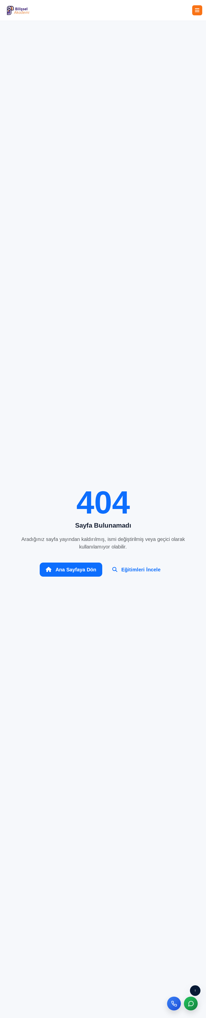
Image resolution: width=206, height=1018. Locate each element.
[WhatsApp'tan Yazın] (191, 1003)
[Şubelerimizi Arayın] (174, 1003)
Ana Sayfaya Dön (76, 569)
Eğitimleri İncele (141, 569)
